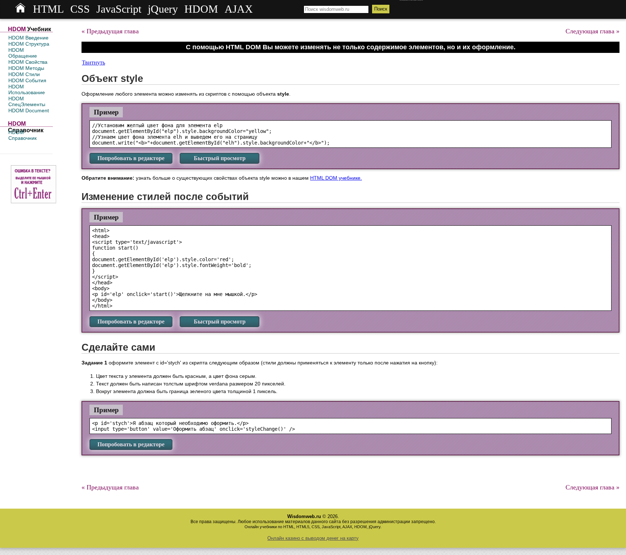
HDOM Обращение (22, 53)
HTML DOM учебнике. (336, 178)
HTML (48, 9)
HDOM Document (28, 110)
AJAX (239, 9)
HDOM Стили (24, 74)
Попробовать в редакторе (130, 158)
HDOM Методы (26, 68)
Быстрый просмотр (220, 158)
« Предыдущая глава (110, 31)
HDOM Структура (28, 44)
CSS (80, 9)
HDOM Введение (28, 38)
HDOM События (27, 80)
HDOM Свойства (27, 62)
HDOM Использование (26, 89)
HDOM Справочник (22, 135)
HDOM (201, 9)
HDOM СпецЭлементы (26, 101)
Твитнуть (93, 62)
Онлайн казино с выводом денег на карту (313, 538)
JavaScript (118, 9)
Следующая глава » (592, 31)
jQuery (163, 9)
